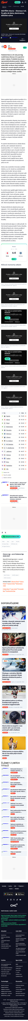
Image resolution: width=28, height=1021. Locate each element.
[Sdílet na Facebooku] (2, 532)
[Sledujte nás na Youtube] (20, 900)
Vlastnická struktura (18, 1012)
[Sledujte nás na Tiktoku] (17, 900)
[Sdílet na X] (5, 532)
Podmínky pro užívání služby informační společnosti (13, 1009)
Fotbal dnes (6, 589)
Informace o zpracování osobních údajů (12, 1011)
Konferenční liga (10, 591)
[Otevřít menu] (25, 2)
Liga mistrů (14, 589)
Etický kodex (7, 1016)
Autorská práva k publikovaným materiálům (13, 1007)
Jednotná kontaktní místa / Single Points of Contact (13, 1014)
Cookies (22, 1011)
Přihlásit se (17, 321)
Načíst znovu (14, 28)
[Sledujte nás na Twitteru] (14, 900)
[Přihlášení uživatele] (22, 2)
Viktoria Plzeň (15, 581)
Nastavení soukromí (9, 1012)
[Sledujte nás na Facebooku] (8, 900)
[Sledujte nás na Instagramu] (11, 900)
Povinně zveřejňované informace (17, 1016)
